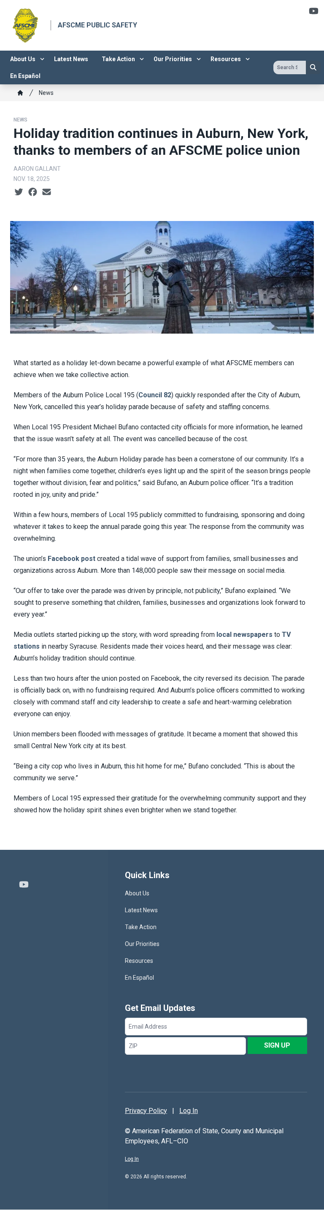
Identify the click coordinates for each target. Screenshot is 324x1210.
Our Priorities (173, 59)
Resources (226, 59)
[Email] (46, 192)
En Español (25, 76)
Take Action (118, 59)
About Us (22, 59)
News (46, 92)
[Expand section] (42, 59)
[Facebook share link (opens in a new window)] (32, 192)
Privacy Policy (146, 1111)
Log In (188, 1111)
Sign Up (277, 1045)
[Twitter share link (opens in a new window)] (19, 192)
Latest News (71, 59)
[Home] (20, 92)
